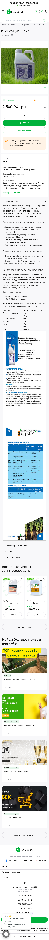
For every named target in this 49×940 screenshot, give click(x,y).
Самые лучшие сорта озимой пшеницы (19, 679)
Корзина (41, 10)
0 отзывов (42, 100)
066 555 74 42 (17, 3)
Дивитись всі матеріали (24, 835)
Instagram (28, 861)
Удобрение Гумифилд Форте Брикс (35, 602)
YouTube (42, 861)
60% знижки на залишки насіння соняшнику (21, 725)
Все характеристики (12, 193)
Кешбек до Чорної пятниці (14, 817)
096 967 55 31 (32, 3)
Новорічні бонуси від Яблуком (16, 771)
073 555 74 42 (25, 904)
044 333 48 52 (25, 896)
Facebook (13, 861)
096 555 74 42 (25, 900)
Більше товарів (24, 627)
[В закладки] (45, 106)
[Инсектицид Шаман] (24, 66)
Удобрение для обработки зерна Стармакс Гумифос (10, 602)
